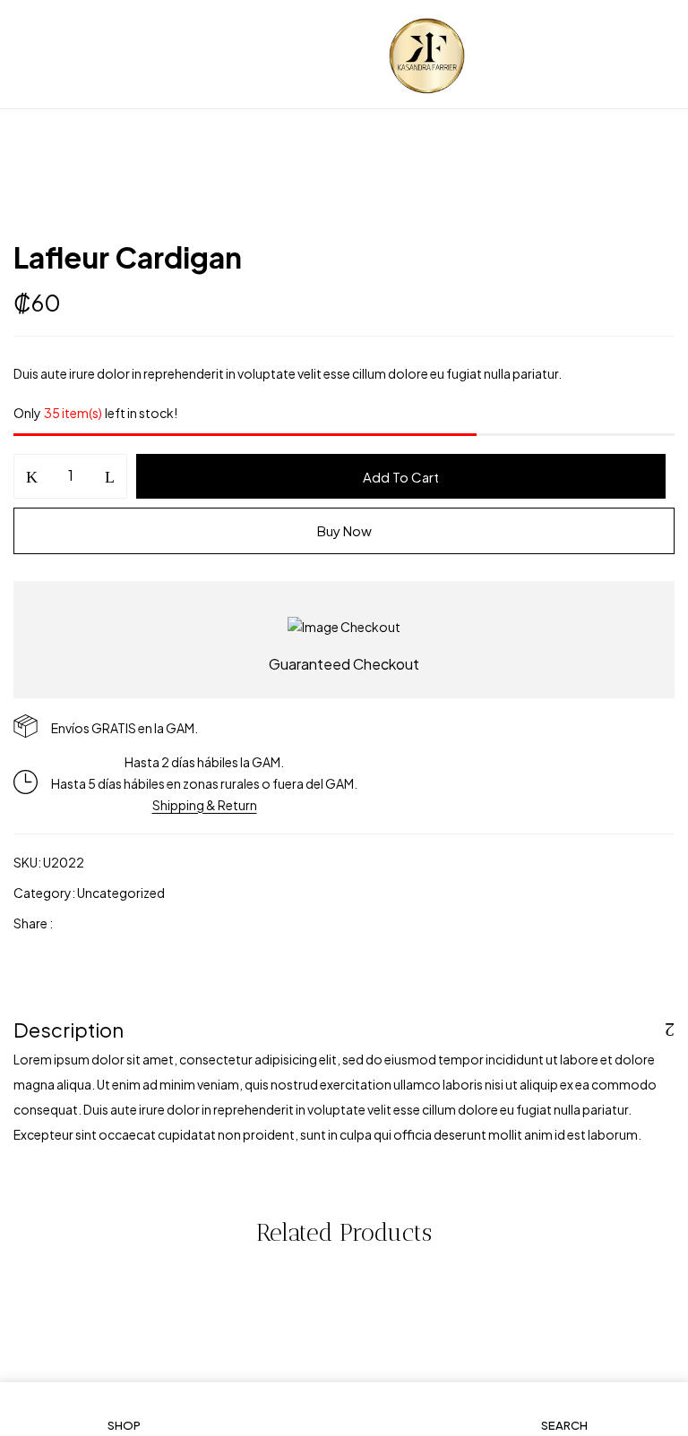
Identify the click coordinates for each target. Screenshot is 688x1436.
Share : (33, 923)
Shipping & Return (204, 805)
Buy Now (344, 530)
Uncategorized (121, 893)
